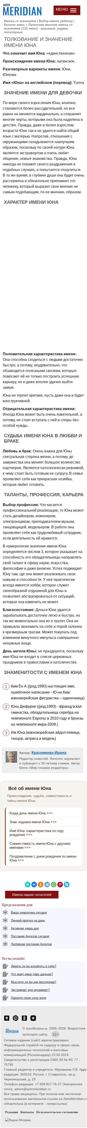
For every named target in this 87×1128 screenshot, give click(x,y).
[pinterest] (15, 1020)
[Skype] (66, 884)
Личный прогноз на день (28, 920)
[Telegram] (47, 884)
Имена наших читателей (31, 895)
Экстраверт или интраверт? (30, 990)
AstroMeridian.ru (36, 1028)
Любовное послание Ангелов (31, 944)
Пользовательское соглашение (57, 1112)
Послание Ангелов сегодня (30, 936)
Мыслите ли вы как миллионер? (33, 982)
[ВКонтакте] (34, 884)
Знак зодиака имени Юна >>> (33, 822)
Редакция (11, 1112)
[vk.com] (6, 1020)
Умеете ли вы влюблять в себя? (33, 966)
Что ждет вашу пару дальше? (32, 974)
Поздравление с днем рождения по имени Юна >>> (43, 858)
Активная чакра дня (25, 928)
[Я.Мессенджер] (27, 884)
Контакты (27, 1112)
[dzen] (33, 1020)
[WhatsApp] (53, 884)
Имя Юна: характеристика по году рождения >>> (37, 833)
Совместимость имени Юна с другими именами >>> (40, 845)
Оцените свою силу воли (28, 998)
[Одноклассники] (40, 884)
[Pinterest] (60, 884)
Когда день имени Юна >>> (31, 813)
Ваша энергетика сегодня (29, 912)
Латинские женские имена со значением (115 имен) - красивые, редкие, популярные (38, 28)
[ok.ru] (24, 1020)
